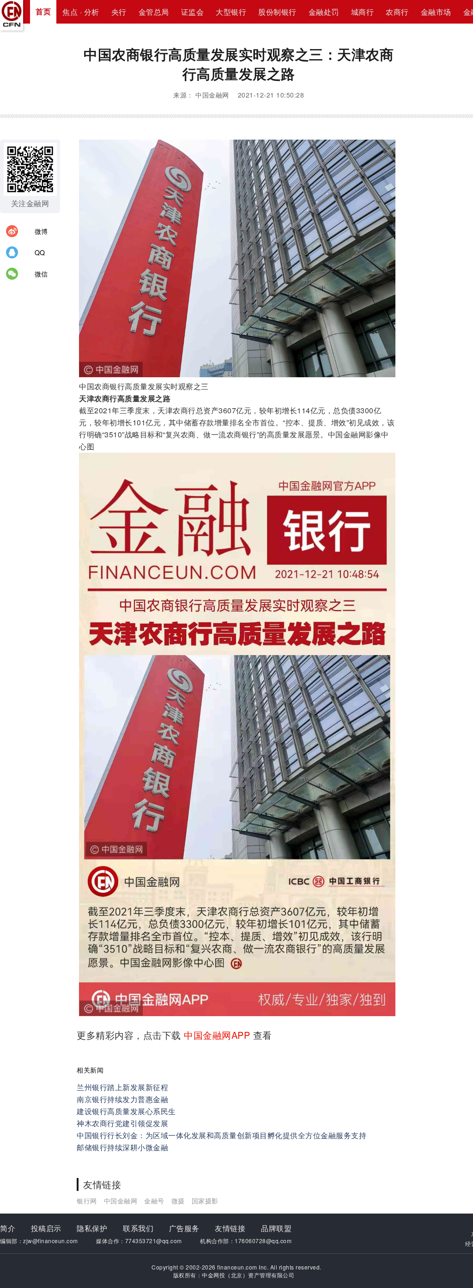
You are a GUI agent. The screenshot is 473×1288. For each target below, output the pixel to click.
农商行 (397, 11)
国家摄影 (205, 1200)
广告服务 (184, 1228)
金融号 (154, 1200)
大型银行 (231, 11)
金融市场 (436, 11)
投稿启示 (46, 1228)
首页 (43, 11)
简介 (7, 1228)
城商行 (362, 11)
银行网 (87, 1200)
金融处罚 (324, 11)
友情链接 (230, 1228)
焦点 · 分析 (80, 11)
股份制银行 (277, 11)
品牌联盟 (276, 1228)
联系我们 (138, 1228)
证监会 (192, 11)
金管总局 (154, 11)
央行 (119, 11)
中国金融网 (121, 1200)
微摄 (178, 1200)
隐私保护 (92, 1228)
